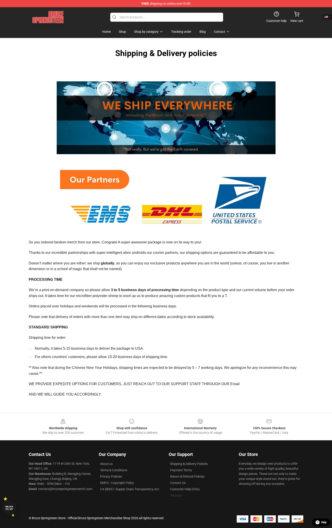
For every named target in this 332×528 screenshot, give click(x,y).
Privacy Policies (111, 476)
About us (106, 464)
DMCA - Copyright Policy (117, 483)
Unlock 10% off (9, 508)
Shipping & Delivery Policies (189, 464)
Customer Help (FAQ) (185, 489)
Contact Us (178, 483)
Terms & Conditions (113, 470)
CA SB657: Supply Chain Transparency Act (129, 489)
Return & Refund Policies (187, 476)
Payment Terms (181, 470)
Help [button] (324, 522)
